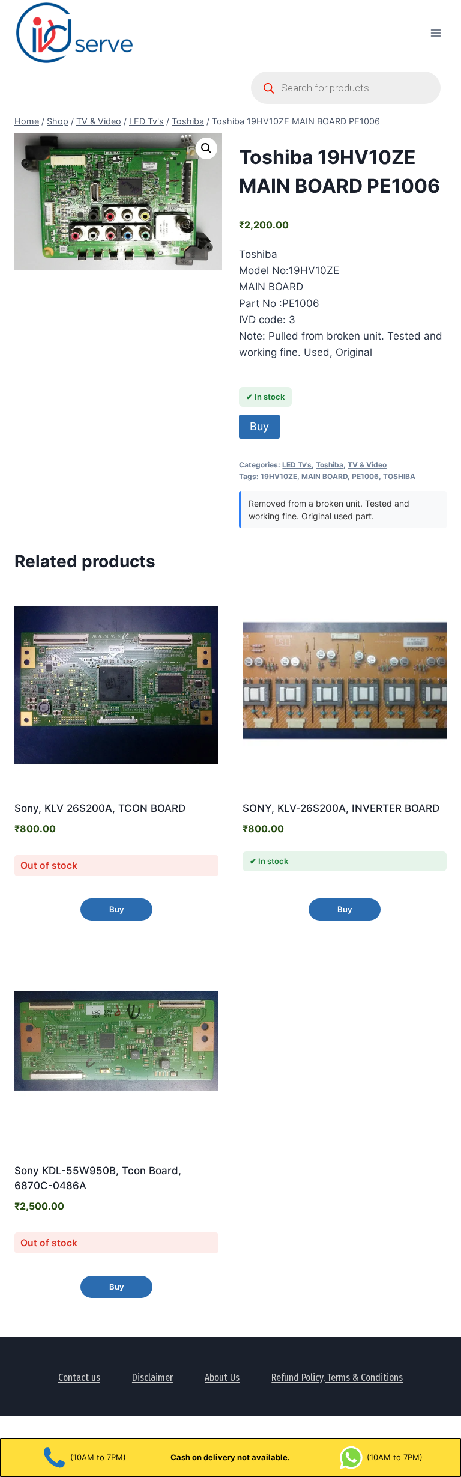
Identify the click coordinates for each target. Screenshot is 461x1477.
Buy (259, 426)
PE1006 (365, 476)
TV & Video (367, 464)
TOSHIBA (399, 476)
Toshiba (329, 464)
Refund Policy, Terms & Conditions (337, 1377)
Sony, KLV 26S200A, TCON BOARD (99, 808)
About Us (222, 1377)
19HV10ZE (279, 476)
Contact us (79, 1377)
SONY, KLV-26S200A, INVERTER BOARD (341, 808)
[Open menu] (435, 32)
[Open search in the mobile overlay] (346, 87)
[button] (206, 148)
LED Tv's (297, 464)
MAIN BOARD (324, 476)
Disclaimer (152, 1377)
